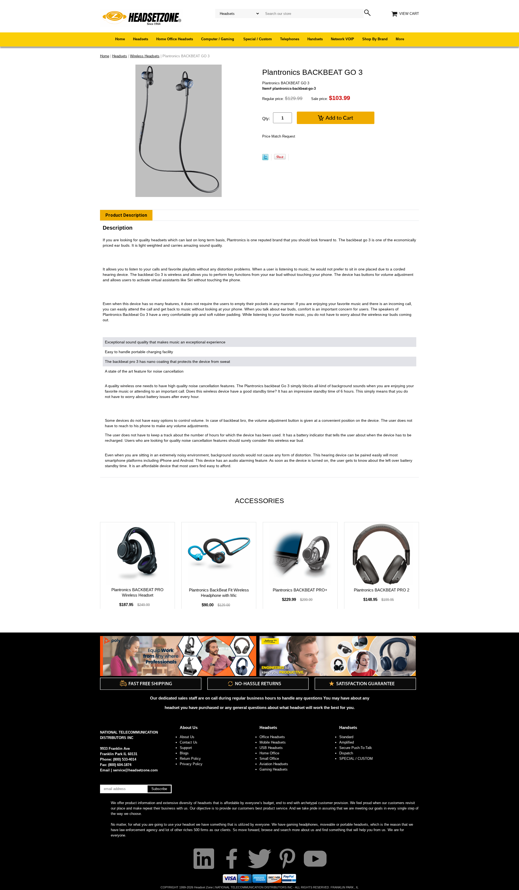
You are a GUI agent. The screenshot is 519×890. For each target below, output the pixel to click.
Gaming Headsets (274, 769)
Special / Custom (257, 39)
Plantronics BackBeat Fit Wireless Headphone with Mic (219, 593)
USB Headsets (271, 748)
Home (120, 39)
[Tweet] (265, 159)
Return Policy (190, 759)
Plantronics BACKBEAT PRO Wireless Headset (137, 592)
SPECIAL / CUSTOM (356, 759)
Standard (346, 737)
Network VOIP (342, 39)
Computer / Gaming (218, 39)
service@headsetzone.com (135, 770)
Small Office (269, 759)
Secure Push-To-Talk (355, 748)
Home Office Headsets (174, 39)
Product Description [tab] (126, 215)
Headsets (140, 39)
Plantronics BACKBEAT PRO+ (300, 590)
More (400, 39)
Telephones (289, 39)
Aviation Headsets (274, 764)
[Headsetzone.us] (141, 17)
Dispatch (346, 753)
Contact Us (188, 742)
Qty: (266, 118)
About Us (189, 727)
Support (186, 748)
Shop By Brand (375, 39)
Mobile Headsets (273, 742)
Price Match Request (278, 136)
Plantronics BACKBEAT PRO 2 (381, 590)
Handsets (315, 39)
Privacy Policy (191, 764)
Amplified (346, 742)
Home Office (269, 753)
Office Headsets (272, 737)
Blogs (184, 753)
